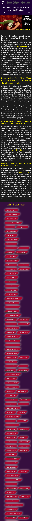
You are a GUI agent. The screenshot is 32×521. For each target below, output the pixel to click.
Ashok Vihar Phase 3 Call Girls (12, 345)
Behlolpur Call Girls (10, 492)
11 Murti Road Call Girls (11, 210)
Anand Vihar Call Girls (11, 281)
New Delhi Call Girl (24, 172)
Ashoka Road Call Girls (11, 357)
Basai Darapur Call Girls (11, 462)
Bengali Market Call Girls (11, 496)
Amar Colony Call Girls (11, 256)
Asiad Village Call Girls (11, 361)
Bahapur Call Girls (22, 420)
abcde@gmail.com (18, 10)
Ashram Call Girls (23, 357)
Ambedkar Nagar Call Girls (12, 260)
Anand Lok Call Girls (24, 269)
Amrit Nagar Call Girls (11, 264)
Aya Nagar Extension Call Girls (13, 374)
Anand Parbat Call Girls (11, 277)
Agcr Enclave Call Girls (11, 231)
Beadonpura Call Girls (11, 484)
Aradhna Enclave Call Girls (12, 311)
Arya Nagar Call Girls (24, 323)
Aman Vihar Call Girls (21, 252)
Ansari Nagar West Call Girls (12, 307)
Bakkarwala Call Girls (11, 437)
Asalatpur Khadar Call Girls (12, 328)
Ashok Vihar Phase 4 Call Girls (12, 349)
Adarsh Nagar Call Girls (11, 218)
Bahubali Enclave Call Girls (12, 425)
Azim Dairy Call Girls (22, 391)
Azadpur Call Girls (10, 391)
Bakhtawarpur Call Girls (11, 433)
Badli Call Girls (22, 412)
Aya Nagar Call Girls (23, 370)
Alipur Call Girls (10, 252)
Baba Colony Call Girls (11, 395)
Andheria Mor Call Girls (11, 290)
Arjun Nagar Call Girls (11, 323)
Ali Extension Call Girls (11, 248)
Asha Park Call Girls (10, 332)
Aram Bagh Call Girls (11, 319)
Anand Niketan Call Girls (11, 273)
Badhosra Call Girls (10, 412)
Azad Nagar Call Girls (11, 378)
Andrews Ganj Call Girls (11, 294)
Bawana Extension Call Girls (12, 475)
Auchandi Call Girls (10, 370)
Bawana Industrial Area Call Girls (13, 479)
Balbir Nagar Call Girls (11, 441)
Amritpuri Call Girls (23, 264)
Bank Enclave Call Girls (11, 450)
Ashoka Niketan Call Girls (12, 353)
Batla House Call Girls (11, 471)
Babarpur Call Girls (25, 399)
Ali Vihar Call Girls (23, 248)
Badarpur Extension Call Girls (12, 408)
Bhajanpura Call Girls (11, 517)
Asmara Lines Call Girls (11, 366)
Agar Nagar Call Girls (22, 227)
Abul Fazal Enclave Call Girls (12, 214)
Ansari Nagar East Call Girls (12, 302)
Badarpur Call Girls (23, 404)
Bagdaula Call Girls (10, 420)
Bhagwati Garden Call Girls (12, 500)
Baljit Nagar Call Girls (11, 446)
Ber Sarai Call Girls (24, 496)
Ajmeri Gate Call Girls (11, 235)
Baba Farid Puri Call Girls (11, 399)
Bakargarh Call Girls (23, 429)
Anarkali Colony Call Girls (12, 286)
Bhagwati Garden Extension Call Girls (14, 505)
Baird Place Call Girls (11, 429)
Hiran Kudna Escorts (21, 47)
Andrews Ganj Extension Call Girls (13, 298)
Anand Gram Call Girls (11, 269)
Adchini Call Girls (10, 227)
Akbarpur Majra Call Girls (12, 239)
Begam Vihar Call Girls (11, 488)
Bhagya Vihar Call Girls (11, 509)
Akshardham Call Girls (11, 243)
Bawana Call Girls (23, 471)
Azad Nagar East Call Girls (12, 382)
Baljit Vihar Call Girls (24, 446)
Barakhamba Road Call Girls (12, 458)
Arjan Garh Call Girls (23, 319)
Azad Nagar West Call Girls (12, 387)
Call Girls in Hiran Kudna (19, 150)
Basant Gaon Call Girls (11, 467)
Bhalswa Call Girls (23, 517)
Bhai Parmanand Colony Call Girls (13, 513)
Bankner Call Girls (23, 450)
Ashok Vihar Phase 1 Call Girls (12, 336)
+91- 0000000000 (23, 7)
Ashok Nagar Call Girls (23, 332)
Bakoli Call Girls (23, 437)
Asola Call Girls (23, 366)
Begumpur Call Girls (24, 488)
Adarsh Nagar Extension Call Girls (13, 222)
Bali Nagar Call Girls (24, 441)
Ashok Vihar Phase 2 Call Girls (12, 340)
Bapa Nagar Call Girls (11, 454)
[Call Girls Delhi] (16, 2)
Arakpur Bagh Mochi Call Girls (13, 315)
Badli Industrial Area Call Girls (13, 416)
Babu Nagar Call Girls (11, 404)
